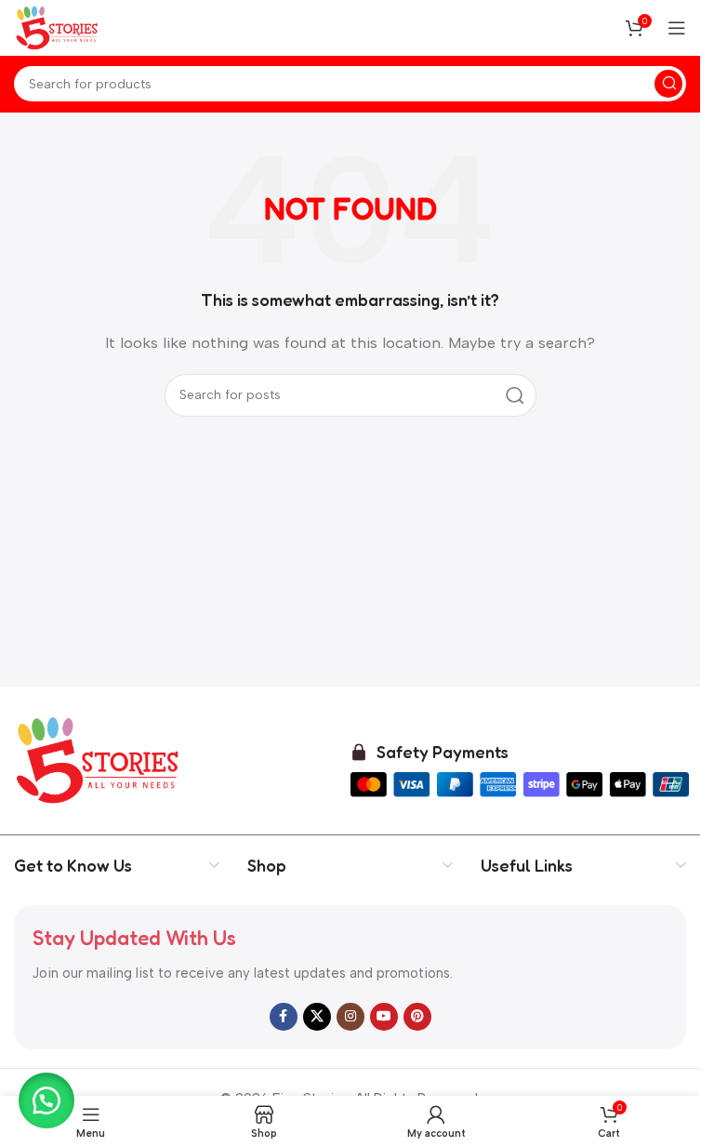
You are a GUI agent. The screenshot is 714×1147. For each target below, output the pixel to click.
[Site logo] (57, 27)
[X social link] (317, 1017)
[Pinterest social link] (417, 1017)
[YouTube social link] (384, 1017)
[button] (46, 1100)
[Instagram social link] (350, 1017)
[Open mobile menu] (676, 28)
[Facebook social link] (284, 1017)
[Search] (668, 84)
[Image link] (99, 759)
